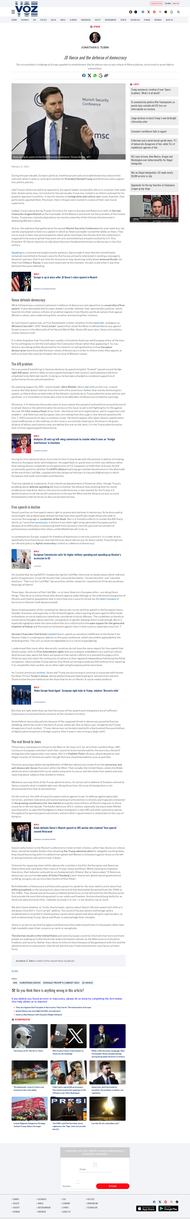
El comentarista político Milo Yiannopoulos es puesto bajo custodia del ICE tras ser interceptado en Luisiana (153, 106)
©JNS (15, 971)
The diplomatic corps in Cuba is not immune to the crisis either (29, 1088)
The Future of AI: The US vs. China (28, 1051)
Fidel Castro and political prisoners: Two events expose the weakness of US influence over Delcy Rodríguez (69, 1090)
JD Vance (87, 982)
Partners (158, 20)
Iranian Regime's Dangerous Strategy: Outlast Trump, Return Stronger (30, 1124)
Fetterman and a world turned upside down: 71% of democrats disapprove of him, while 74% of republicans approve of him (154, 144)
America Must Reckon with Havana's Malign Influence (39, 1014)
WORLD (63, 20)
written (41, 672)
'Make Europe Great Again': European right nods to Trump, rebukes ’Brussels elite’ (76, 690)
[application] (154, 208)
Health (53, 20)
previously (41, 522)
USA (34, 20)
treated (51, 634)
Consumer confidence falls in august (149, 131)
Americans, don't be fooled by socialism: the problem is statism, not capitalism (107, 1090)
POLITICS (43, 20)
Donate (14, 20)
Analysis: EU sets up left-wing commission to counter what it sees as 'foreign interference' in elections (74, 441)
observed (98, 322)
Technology (135, 20)
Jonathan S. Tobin (95, 47)
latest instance (107, 598)
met (87, 386)
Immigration (85, 20)
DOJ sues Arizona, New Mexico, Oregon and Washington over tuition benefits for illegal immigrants (152, 160)
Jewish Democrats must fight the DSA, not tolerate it (38, 1011)
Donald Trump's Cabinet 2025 (61, 982)
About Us (169, 20)
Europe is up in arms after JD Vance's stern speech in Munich (65, 277)
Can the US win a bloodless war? (105, 1123)
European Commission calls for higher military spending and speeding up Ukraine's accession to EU (77, 556)
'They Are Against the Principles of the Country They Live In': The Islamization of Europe (53, 1007)
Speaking (17, 252)
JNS (15, 982)
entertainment (110, 20)
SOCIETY (98, 20)
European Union (30, 982)
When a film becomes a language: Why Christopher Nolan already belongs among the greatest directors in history (108, 1054)
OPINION (147, 20)
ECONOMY (73, 20)
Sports (123, 20)
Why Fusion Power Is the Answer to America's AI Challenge (68, 1052)
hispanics (25, 20)
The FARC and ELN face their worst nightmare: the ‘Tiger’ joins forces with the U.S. (69, 1126)
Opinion (96, 27)
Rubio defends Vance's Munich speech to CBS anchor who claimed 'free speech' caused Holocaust (75, 830)
